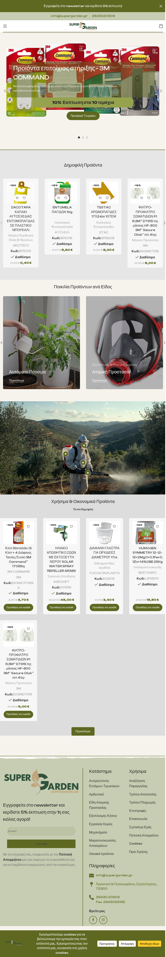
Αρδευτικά (96, 794)
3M (145, 245)
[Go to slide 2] (83, 137)
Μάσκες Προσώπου (145, 240)
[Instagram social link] (103, 920)
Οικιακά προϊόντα (101, 854)
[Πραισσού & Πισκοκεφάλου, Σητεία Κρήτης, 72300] (91, 884)
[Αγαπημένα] (24, 198)
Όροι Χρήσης (138, 852)
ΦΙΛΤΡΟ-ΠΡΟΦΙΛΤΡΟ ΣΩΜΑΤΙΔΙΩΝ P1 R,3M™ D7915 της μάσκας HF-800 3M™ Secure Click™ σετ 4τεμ (145, 221)
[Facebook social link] (93, 920)
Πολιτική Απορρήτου (144, 835)
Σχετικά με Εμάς (140, 827)
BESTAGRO (147, 573)
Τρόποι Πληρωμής (142, 802)
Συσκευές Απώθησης (62, 576)
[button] (5, 91)
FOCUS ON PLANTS (104, 573)
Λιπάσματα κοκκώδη (147, 567)
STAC (103, 232)
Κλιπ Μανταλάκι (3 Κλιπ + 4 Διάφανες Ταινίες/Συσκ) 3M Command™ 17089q (18, 557)
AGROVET (61, 582)
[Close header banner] (161, 6)
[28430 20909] (91, 897)
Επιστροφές (137, 811)
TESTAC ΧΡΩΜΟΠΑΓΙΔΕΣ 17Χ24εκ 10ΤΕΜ (104, 212)
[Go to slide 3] (87, 137)
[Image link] (41, 782)
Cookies (135, 843)
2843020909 (103, 16)
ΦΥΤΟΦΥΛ (62, 232)
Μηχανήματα (98, 832)
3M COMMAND (18, 572)
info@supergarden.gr (69, 16)
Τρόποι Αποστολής (143, 794)
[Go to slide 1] (79, 137)
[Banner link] (41, 342)
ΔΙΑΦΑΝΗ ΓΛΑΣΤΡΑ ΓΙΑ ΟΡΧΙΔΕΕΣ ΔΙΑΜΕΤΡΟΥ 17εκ (104, 552)
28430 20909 (108, 897)
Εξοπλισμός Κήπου (103, 816)
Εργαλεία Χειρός (101, 824)
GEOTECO (21, 245)
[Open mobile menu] (5, 26)
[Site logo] (83, 26)
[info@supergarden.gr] (91, 875)
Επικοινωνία (138, 819)
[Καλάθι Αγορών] (161, 26)
